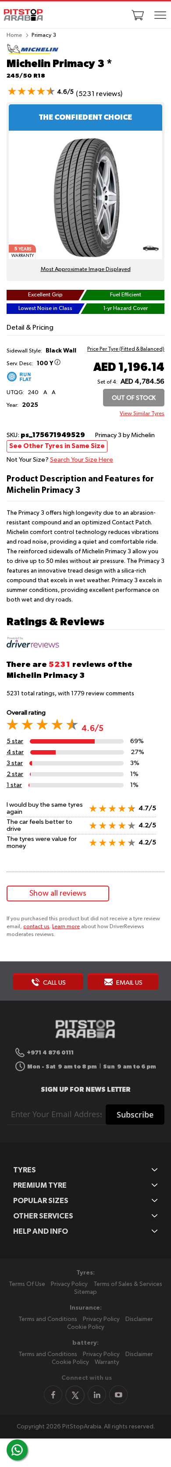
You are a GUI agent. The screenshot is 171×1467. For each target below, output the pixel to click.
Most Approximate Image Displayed (86, 269)
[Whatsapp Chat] (17, 1449)
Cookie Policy (85, 1327)
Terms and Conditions (47, 1319)
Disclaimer (139, 1319)
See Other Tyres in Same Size (57, 446)
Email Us (128, 982)
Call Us (54, 982)
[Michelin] (33, 53)
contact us (36, 926)
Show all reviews (57, 893)
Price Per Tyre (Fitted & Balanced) (125, 349)
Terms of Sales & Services (127, 1284)
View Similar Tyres (142, 414)
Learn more (66, 926)
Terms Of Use (27, 1284)
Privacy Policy (69, 1284)
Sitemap (85, 1292)
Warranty (107, 1362)
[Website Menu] (160, 15)
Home (14, 35)
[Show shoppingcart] (138, 15)
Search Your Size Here (81, 459)
